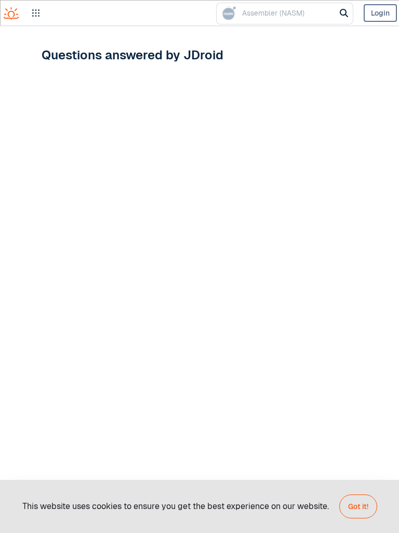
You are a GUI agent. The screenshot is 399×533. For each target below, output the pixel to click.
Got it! (358, 506)
